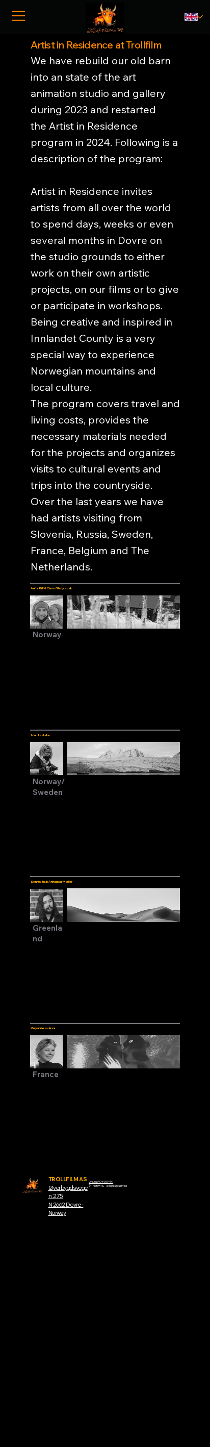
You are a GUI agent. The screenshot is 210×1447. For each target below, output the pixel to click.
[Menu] (19, 15)
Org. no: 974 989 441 (101, 1181)
